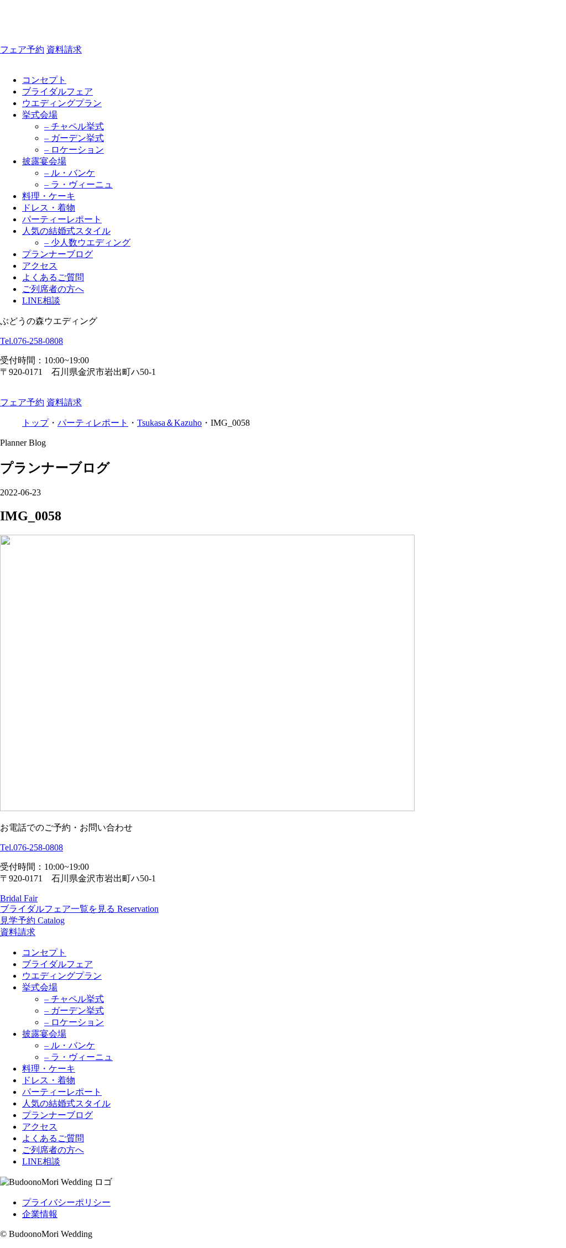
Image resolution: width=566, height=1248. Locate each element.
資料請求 (64, 49)
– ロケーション (74, 149)
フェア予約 (22, 49)
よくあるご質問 (53, 277)
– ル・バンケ (69, 172)
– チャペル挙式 (74, 126)
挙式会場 (39, 114)
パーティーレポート (62, 219)
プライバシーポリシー (66, 1202)
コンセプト (44, 80)
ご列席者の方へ (53, 289)
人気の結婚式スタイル (66, 231)
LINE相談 (41, 300)
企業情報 (39, 1214)
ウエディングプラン (62, 103)
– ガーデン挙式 (74, 138)
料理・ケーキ (48, 196)
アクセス (39, 265)
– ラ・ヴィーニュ (78, 184)
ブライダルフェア (57, 91)
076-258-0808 (31, 341)
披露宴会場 (44, 161)
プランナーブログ (57, 254)
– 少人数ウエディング (87, 242)
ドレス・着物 (48, 207)
